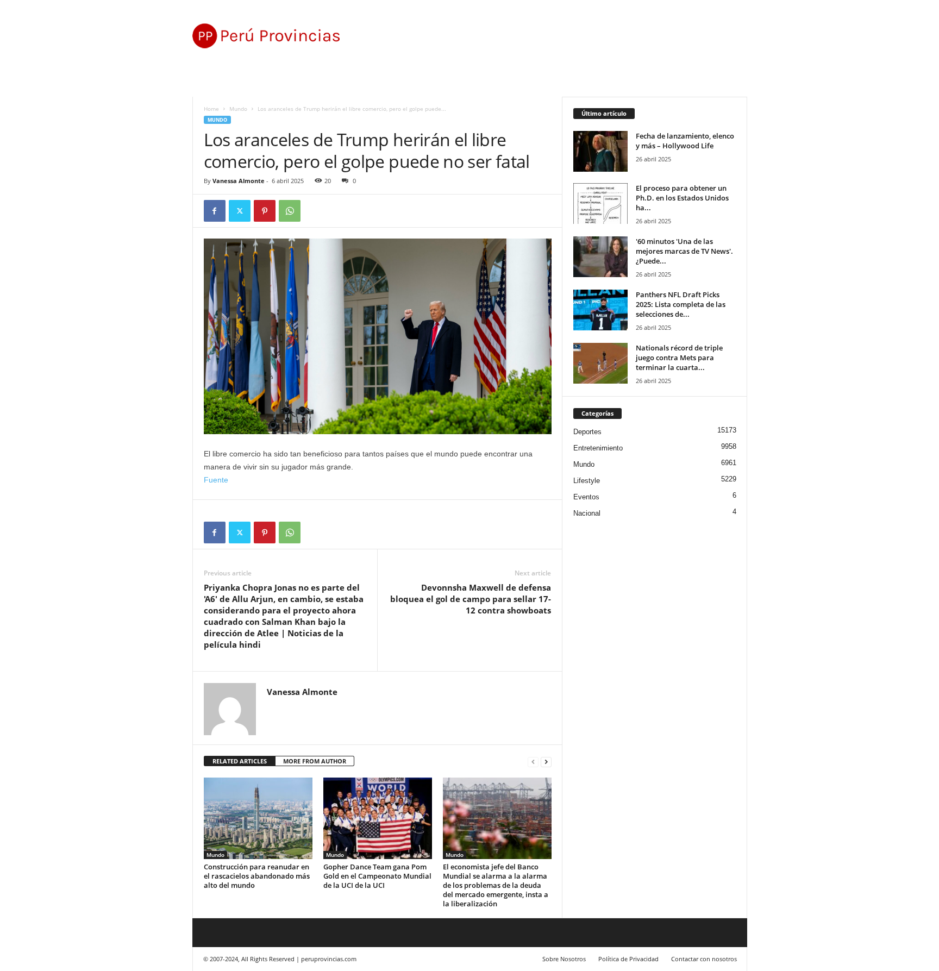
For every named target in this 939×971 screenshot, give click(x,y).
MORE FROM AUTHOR (314, 761)
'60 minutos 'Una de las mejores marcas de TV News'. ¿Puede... (684, 251)
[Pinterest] (265, 211)
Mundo (238, 108)
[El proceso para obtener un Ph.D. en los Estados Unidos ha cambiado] (600, 203)
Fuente (216, 479)
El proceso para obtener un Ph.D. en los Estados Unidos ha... (682, 197)
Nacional (586, 513)
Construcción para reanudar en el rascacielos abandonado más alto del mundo (257, 876)
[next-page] (546, 761)
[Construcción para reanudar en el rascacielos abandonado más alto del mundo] (258, 818)
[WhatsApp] (290, 211)
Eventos (586, 497)
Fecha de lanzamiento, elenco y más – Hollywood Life (685, 141)
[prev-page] (533, 761)
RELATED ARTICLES (239, 761)
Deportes (587, 432)
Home (211, 108)
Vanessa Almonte (238, 181)
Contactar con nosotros (704, 959)
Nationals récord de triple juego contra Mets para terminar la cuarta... (679, 357)
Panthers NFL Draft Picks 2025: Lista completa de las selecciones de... (680, 304)
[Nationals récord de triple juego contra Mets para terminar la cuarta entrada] (600, 363)
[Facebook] (215, 211)
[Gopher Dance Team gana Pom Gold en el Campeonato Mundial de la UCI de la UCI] (377, 818)
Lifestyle (586, 481)
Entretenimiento (598, 448)
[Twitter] (240, 211)
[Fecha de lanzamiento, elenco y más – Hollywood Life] (600, 151)
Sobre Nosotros (564, 959)
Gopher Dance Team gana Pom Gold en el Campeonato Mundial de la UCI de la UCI (377, 876)
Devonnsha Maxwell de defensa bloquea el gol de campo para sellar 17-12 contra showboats (470, 599)
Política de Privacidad (628, 959)
